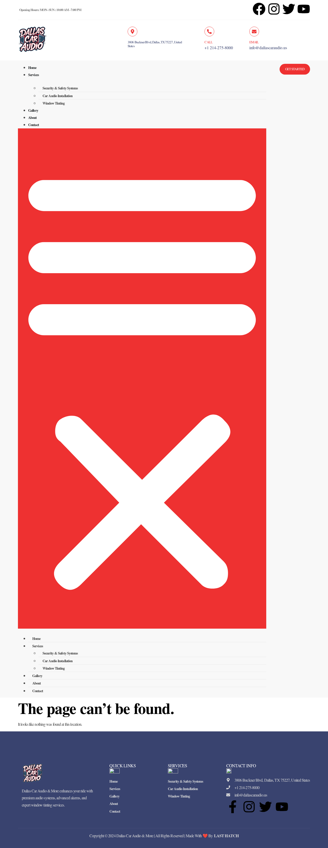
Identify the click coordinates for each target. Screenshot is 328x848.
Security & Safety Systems (60, 88)
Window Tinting (54, 103)
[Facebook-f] (232, 806)
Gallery (33, 110)
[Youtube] (281, 806)
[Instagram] (274, 9)
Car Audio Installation (58, 95)
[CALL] (209, 31)
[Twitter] (265, 806)
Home (32, 67)
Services (33, 74)
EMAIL (254, 42)
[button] (142, 378)
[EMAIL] (254, 31)
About (32, 117)
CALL (208, 42)
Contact (33, 124)
